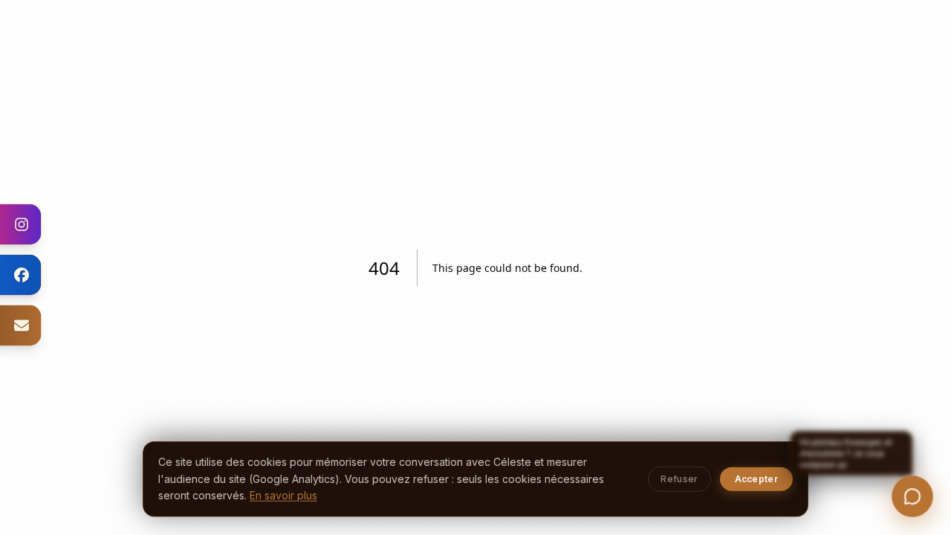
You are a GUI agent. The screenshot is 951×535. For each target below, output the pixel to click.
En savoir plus (283, 495)
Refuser (679, 478)
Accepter (756, 478)
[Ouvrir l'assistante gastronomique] (912, 496)
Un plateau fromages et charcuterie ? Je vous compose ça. (844, 437)
